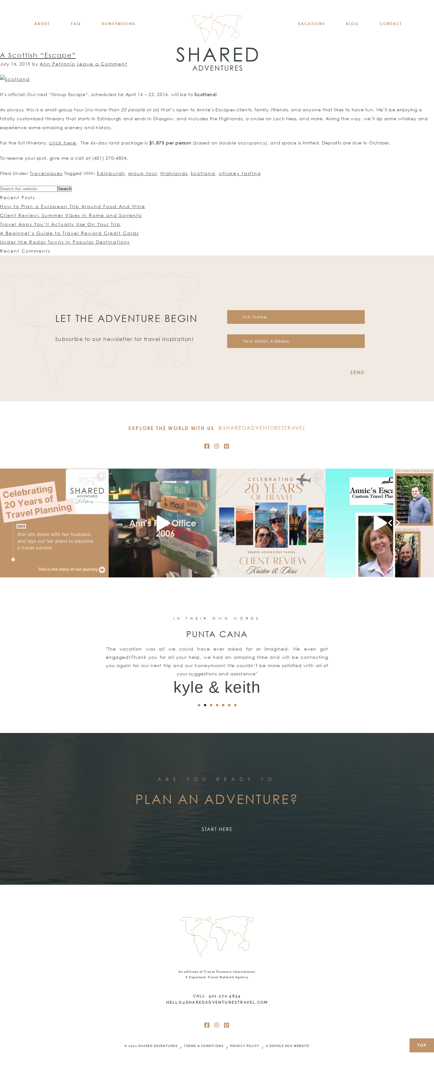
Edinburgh (111, 173)
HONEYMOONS (118, 23)
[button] (199, 705)
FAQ (76, 23)
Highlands (174, 173)
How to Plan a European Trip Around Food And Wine (72, 206)
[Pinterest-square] (227, 446)
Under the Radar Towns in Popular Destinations (65, 242)
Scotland (203, 173)
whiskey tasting (240, 173)
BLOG (352, 23)
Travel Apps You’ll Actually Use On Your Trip (60, 224)
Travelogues (46, 173)
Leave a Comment (102, 63)
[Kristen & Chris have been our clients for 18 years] (271, 523)
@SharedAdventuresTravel (262, 428)
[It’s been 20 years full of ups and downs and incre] (54, 523)
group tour (142, 173)
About (42, 23)
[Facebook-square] (207, 446)
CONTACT (391, 23)
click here (62, 142)
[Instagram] (217, 446)
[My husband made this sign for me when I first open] (163, 523)
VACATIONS (311, 23)
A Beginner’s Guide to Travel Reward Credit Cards (69, 233)
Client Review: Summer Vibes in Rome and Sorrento (71, 215)
